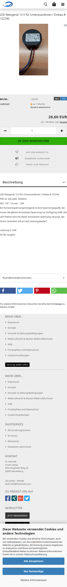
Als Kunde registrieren (19, 430)
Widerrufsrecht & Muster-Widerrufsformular (30, 338)
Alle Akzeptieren (33, 561)
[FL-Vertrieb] (7, 4)
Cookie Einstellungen (18, 355)
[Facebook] (8, 499)
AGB (10, 344)
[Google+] (21, 499)
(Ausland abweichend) (40, 107)
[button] (5, 131)
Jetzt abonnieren (17, 515)
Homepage (56, 303)
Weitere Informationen (33, 580)
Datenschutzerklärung (35, 554)
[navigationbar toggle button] (62, 4)
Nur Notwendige (33, 571)
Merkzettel (13, 441)
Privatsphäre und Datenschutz (23, 349)
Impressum (13, 322)
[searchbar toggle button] (45, 4)
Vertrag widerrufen (17, 364)
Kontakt (12, 327)
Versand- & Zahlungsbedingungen (25, 333)
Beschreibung (13, 182)
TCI (65, 25)
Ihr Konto (13, 435)
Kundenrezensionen (17, 278)
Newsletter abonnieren (19, 446)
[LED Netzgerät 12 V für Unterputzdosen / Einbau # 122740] (33, 49)
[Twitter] (27, 499)
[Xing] (15, 499)
